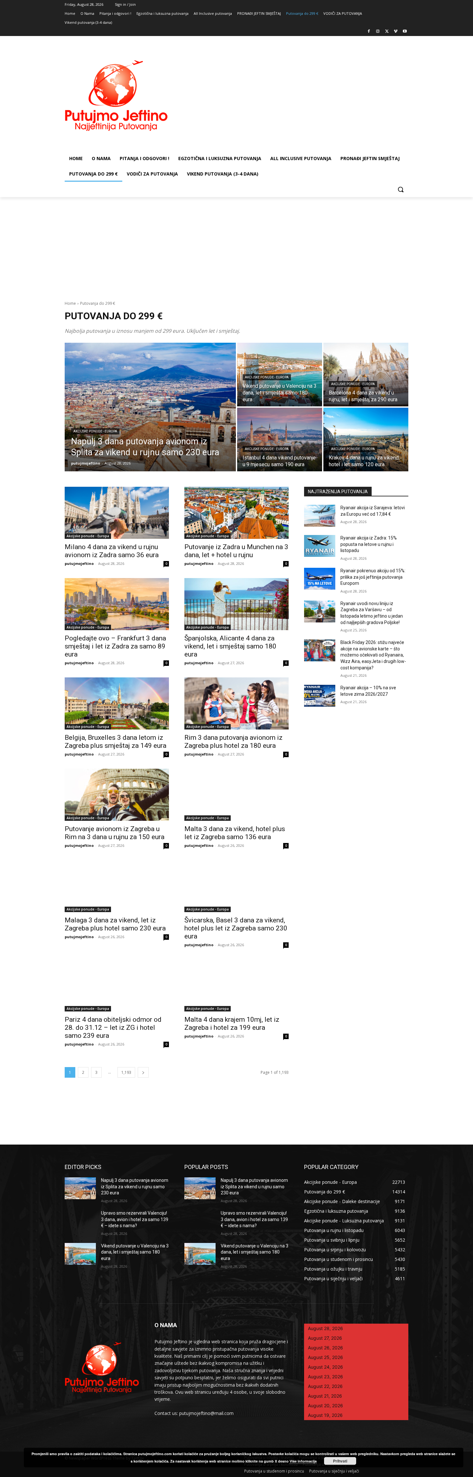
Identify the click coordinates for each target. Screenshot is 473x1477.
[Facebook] (369, 31)
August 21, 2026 (325, 1396)
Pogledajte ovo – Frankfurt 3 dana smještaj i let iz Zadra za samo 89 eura (115, 646)
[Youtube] (404, 31)
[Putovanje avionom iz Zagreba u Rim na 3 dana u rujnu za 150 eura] (117, 795)
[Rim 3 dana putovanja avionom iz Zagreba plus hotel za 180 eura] (236, 703)
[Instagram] (378, 31)
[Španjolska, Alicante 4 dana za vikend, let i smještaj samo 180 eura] (236, 604)
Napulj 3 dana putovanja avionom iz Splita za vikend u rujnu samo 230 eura (134, 1186)
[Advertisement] (236, 245)
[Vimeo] (395, 31)
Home (70, 303)
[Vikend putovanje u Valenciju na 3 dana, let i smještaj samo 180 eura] (80, 1254)
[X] (387, 31)
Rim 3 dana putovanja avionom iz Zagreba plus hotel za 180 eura (233, 741)
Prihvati (340, 1461)
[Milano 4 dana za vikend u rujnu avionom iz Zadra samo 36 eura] (117, 513)
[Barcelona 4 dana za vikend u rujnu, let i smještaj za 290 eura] (365, 374)
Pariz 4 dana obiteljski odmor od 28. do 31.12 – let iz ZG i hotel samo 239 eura (113, 1027)
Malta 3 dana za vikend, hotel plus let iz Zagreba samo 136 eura (234, 833)
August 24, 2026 (325, 1367)
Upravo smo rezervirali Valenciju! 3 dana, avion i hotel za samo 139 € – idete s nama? (134, 1219)
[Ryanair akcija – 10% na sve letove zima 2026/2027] (319, 696)
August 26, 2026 (325, 1347)
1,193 (126, 1072)
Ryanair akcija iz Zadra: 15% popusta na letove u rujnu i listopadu (368, 544)
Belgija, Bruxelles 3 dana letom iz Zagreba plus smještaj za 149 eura (115, 741)
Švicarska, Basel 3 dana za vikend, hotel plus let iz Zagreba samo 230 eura (235, 928)
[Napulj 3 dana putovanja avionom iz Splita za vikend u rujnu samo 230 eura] (150, 407)
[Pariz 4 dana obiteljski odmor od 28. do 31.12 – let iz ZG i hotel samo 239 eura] (117, 985)
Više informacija (303, 1461)
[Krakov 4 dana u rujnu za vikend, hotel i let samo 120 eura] (365, 439)
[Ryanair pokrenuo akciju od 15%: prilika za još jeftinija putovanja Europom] (319, 579)
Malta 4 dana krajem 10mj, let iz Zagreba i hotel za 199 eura (231, 1023)
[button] (400, 189)
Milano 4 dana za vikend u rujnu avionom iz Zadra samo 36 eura (112, 551)
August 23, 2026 (325, 1376)
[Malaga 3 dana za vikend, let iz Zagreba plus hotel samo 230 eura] (117, 886)
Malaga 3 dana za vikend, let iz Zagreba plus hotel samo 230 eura (115, 924)
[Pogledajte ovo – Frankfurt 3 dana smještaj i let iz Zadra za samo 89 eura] (117, 604)
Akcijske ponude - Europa (95, 431)
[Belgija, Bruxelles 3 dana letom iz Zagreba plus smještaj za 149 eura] (117, 703)
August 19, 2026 (325, 1415)
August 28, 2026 (325, 1328)
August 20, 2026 (325, 1405)
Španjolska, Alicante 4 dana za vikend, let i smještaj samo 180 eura (230, 646)
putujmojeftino (79, 563)
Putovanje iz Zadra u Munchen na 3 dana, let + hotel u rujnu (236, 551)
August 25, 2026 (325, 1357)
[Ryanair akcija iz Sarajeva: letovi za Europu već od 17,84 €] (319, 516)
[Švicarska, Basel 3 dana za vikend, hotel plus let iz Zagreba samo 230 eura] (236, 886)
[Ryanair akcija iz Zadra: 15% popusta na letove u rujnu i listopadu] (319, 546)
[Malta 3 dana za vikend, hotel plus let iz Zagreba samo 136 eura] (236, 795)
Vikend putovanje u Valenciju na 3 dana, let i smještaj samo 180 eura (135, 1252)
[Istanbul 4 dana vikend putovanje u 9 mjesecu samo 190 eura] (279, 439)
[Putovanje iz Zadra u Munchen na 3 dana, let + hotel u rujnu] (236, 513)
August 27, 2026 (325, 1338)
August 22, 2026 (325, 1386)
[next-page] (143, 1072)
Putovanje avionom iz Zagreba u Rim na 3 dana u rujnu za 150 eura (114, 833)
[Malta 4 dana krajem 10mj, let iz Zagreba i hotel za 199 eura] (236, 985)
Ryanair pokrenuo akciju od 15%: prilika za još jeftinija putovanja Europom (372, 577)
